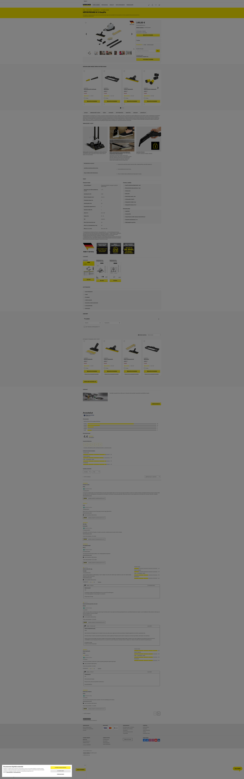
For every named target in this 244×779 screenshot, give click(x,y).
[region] (37, 771)
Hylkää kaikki (60, 770)
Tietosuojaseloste (17, 772)
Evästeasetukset (60, 774)
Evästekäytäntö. (9, 772)
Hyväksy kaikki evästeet (60, 767)
